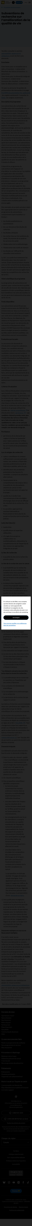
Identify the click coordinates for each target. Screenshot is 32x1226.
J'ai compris (16, 617)
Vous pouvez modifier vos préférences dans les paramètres (15, 624)
